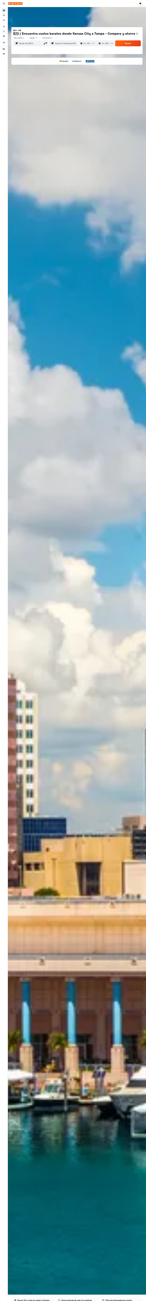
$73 (16, 33)
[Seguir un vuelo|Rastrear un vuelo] (4, 31)
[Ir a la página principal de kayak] (15, 3)
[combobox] (19, 38)
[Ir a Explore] (4, 26)
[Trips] (4, 42)
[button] (3, 3)
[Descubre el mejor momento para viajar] (4, 36)
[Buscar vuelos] (4, 10)
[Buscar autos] (4, 20)
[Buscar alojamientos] (4, 15)
